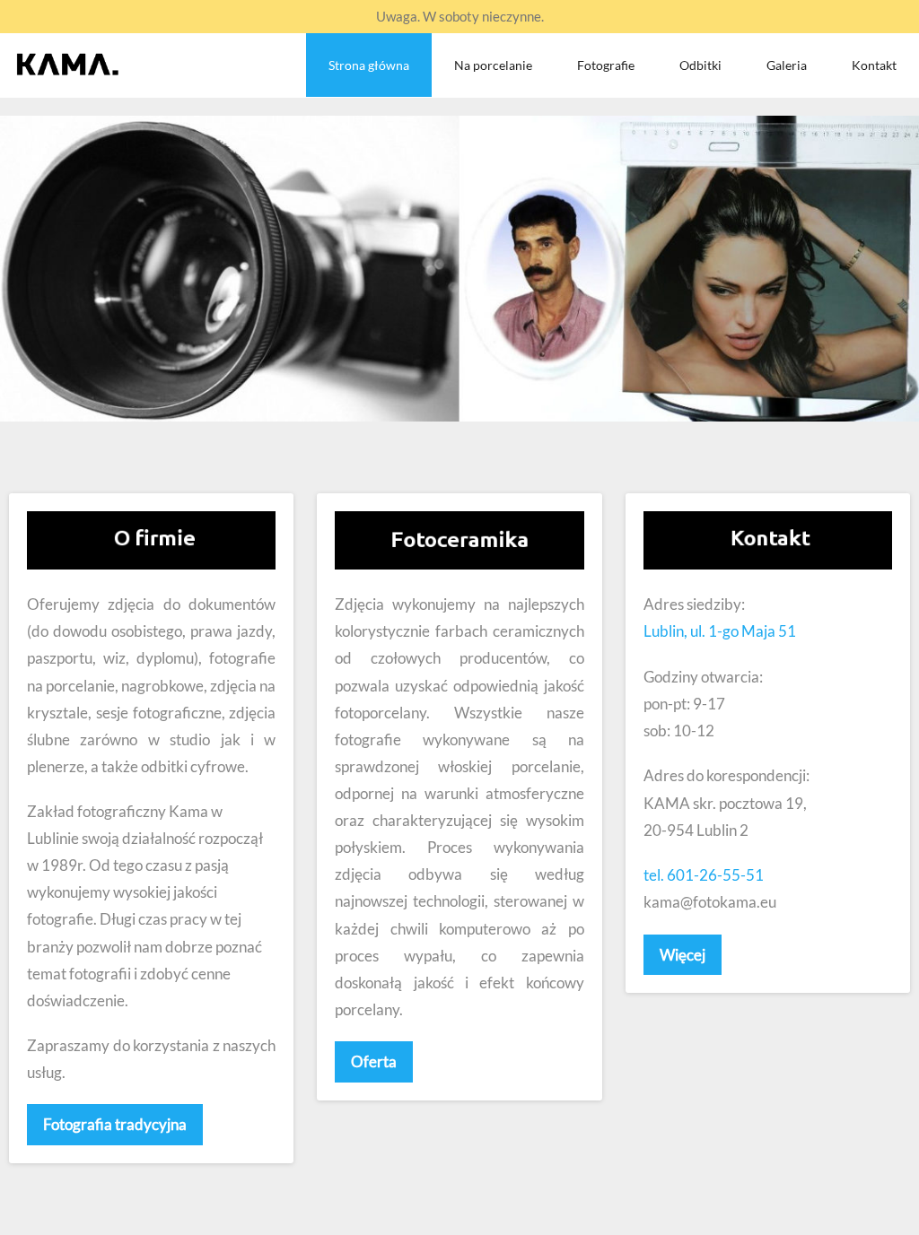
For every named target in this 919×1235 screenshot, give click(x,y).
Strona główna (368, 65)
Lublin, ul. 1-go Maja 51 (719, 631)
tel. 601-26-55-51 (703, 874)
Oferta (374, 1061)
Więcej (682, 954)
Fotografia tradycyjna (115, 1124)
